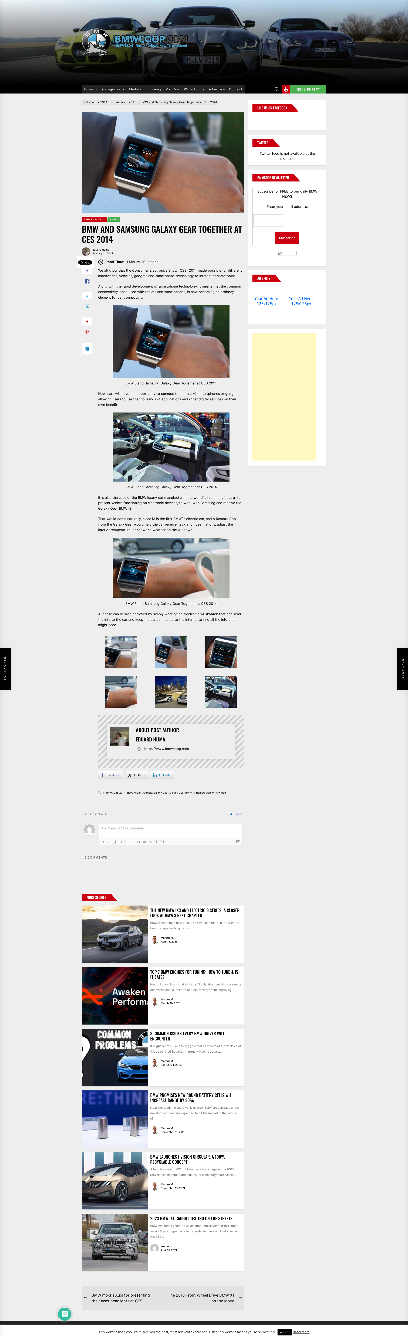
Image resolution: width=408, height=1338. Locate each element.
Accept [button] (284, 1332)
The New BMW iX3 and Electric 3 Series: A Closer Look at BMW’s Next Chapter (194, 912)
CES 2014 (119, 792)
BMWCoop (266, 118)
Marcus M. (167, 937)
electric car (134, 792)
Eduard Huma (100, 249)
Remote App (203, 792)
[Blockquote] (139, 842)
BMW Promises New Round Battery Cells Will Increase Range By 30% (191, 1097)
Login (238, 814)
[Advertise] (266, 290)
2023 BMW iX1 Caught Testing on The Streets (191, 1218)
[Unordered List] (133, 842)
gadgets (147, 792)
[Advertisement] (284, 397)
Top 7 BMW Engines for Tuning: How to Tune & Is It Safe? (194, 974)
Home (88, 89)
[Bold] (103, 842)
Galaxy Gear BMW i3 (182, 792)
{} (155, 841)
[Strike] (121, 842)
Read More (301, 1332)
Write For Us (194, 89)
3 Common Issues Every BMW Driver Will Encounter (187, 1036)
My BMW (173, 89)
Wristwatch (219, 792)
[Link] (150, 842)
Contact (235, 89)
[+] (162, 841)
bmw (109, 792)
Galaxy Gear (160, 792)
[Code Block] (144, 842)
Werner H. (167, 1246)
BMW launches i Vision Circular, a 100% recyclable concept (187, 1159)
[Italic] (109, 842)
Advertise (217, 89)
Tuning (155, 89)
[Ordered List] (127, 842)
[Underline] (115, 842)
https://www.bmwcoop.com (166, 749)
